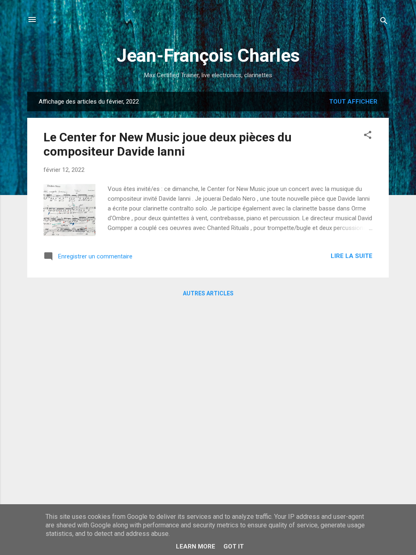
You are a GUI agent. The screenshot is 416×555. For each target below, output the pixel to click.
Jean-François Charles (208, 55)
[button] (368, 136)
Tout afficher (353, 101)
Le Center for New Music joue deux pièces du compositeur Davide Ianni (167, 144)
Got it (233, 546)
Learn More (195, 546)
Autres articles (208, 293)
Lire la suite (352, 256)
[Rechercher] (384, 22)
